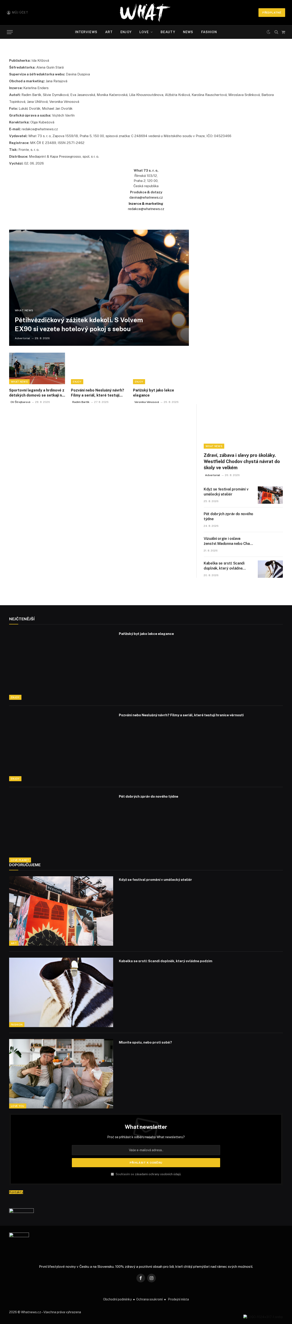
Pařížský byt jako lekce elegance (153, 392)
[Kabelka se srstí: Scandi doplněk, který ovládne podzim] (270, 569)
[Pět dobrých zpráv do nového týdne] (270, 519)
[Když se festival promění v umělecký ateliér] (270, 495)
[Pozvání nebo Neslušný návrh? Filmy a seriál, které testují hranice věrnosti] (99, 368)
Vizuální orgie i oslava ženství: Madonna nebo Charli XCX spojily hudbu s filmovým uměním (229, 541)
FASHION (209, 32)
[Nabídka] (10, 32)
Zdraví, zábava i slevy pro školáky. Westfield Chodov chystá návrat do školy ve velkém (242, 461)
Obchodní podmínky (117, 1299)
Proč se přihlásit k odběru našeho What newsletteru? (146, 1137)
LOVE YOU (17, 1106)
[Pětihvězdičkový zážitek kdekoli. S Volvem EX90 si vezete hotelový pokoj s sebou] (99, 288)
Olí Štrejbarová (20, 402)
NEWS (188, 32)
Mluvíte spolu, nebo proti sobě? (145, 1042)
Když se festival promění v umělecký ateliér (226, 492)
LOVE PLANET (20, 860)
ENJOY (126, 32)
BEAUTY (168, 32)
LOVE (144, 32)
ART (109, 32)
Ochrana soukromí (149, 1299)
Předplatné (271, 12)
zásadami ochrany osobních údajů (158, 1174)
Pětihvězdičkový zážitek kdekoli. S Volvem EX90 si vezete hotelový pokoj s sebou (79, 324)
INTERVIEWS (86, 32)
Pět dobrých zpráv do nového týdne (228, 516)
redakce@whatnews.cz (146, 209)
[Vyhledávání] (276, 32)
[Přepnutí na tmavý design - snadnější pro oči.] (268, 32)
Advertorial (22, 338)
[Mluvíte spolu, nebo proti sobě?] (61, 1073)
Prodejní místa (178, 1299)
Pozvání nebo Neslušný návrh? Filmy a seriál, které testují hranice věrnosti (97, 393)
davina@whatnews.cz (146, 197)
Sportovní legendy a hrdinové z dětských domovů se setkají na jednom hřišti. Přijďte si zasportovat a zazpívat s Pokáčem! (36, 393)
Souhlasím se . (148, 1174)
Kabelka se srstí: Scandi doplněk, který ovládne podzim (224, 566)
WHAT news (24, 310)
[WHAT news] (145, 12)
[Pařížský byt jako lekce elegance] (161, 368)
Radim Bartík (80, 402)
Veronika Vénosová (146, 402)
